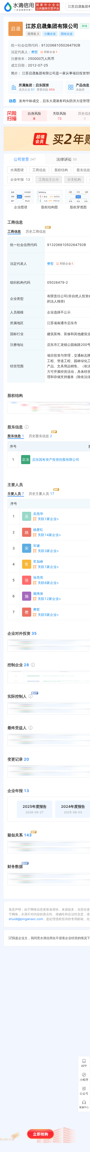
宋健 (36, 545)
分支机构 (74, 179)
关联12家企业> (49, 599)
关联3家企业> (48, 551)
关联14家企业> (49, 535)
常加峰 (38, 561)
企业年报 (20, 179)
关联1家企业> (48, 519)
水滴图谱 (17, 170)
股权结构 (61, 170)
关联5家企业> (48, 615)
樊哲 (34, 52)
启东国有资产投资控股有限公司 (55, 459)
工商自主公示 (49, 179)
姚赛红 (38, 529)
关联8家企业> (48, 583)
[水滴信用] (19, 6)
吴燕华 (38, 514)
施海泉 (38, 593)
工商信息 (39, 170)
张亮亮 (38, 577)
